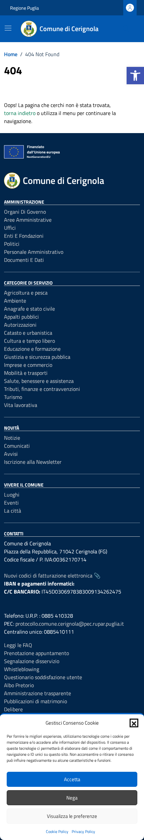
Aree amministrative (28, 220)
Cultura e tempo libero (29, 341)
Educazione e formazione (32, 349)
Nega (72, 798)
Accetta (72, 779)
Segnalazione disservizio (31, 661)
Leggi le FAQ (18, 645)
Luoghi (11, 495)
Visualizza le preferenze (72, 816)
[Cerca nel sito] (126, 29)
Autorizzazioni (20, 325)
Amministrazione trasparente (37, 693)
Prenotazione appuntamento (36, 653)
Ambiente (15, 301)
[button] (135, 75)
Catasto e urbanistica (28, 333)
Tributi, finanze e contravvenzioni (42, 389)
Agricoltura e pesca (26, 293)
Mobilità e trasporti (26, 373)
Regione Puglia (24, 7)
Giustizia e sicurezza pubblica (37, 357)
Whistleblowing (21, 669)
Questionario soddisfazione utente (43, 677)
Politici (11, 244)
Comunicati (17, 446)
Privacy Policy (83, 831)
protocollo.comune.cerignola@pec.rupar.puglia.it (69, 624)
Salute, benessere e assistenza (39, 381)
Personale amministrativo (33, 252)
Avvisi (11, 454)
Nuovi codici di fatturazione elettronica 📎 (52, 575)
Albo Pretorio (19, 685)
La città (12, 511)
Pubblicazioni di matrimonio (35, 701)
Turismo (13, 397)
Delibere (13, 709)
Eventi (11, 503)
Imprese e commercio (28, 365)
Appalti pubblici (21, 317)
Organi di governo (25, 212)
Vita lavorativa (20, 405)
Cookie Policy (57, 831)
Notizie (12, 438)
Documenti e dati (24, 260)
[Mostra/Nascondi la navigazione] (8, 28)
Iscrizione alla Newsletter (33, 462)
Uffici (10, 228)
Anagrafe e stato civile (29, 309)
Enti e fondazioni (24, 236)
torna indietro (19, 113)
